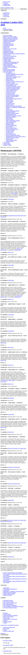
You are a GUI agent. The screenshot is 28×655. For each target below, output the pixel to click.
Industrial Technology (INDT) (12, 113)
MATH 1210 (10, 252)
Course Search (6, 16)
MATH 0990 (14, 193)
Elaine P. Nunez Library (8, 616)
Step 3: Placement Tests (8, 604)
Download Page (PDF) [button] (8, 645)
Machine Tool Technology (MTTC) (13, 115)
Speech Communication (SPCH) (13, 135)
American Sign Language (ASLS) (13, 76)
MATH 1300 (23, 215)
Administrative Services (8, 51)
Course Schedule (7, 614)
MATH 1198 (3, 250)
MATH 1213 (10, 299)
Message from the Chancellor (9, 592)
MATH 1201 (3, 297)
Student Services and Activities (10, 48)
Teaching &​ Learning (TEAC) (12, 137)
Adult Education (6, 54)
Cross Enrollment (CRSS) (11, 90)
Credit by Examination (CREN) (13, 89)
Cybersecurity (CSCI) (10, 92)
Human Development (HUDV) (12, 110)
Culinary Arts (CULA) (11, 91)
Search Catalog (4, 8)
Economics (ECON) (10, 93)
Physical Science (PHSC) (11, 125)
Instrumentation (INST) (11, 114)
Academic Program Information (10, 67)
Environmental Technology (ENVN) (14, 98)
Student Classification (8, 64)
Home (4, 28)
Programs (5, 68)
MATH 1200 (19, 248)
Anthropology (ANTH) (11, 78)
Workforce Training (7, 595)
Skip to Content (6, 1)
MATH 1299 (3, 216)
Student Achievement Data (9, 593)
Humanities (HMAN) (10, 112)
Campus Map (6, 590)
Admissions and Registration (9, 40)
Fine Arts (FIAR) (9, 101)
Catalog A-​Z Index (7, 145)
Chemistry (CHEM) (10, 82)
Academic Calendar (7, 35)
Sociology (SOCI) (10, 131)
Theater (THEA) (9, 139)
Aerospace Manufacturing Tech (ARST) (14, 74)
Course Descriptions (7, 29)
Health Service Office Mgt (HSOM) (13, 106)
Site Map (5, 620)
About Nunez (6, 587)
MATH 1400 (11, 542)
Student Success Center (8, 57)
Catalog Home (6, 4)
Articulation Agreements (8, 45)
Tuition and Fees (6, 42)
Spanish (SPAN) (9, 132)
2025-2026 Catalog (7, 651)
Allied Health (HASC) (11, 75)
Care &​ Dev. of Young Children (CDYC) (15, 81)
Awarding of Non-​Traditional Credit (11, 62)
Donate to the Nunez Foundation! (10, 615)
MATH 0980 (11, 199)
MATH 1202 (9, 521)
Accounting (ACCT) (10, 73)
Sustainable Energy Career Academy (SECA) (16, 136)
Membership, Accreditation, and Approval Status (13, 591)
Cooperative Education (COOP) (13, 87)
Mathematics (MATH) (10, 117)
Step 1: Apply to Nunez (8, 601)
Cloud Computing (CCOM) (12, 84)
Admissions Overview (8, 600)
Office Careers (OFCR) (11, 121)
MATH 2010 (11, 556)
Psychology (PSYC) (10, 130)
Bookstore (5, 613)
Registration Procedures (8, 43)
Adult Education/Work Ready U (10, 589)
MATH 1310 (10, 384)
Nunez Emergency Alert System (10, 619)
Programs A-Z (6, 14)
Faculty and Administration (9, 70)
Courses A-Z (6, 15)
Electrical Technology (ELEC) (12, 95)
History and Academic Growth (9, 36)
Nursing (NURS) (9, 119)
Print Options (3, 18)
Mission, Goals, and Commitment (10, 37)
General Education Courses (9, 65)
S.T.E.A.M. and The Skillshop (9, 56)
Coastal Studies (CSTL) (11, 85)
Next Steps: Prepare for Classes (10, 607)
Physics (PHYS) (9, 126)
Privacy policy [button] (6, 628)
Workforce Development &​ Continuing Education (14, 53)
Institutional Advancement (8, 58)
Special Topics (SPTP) (11, 134)
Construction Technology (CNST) (13, 86)
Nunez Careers (6, 617)
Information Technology (8, 52)
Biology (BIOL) (9, 79)
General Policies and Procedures (10, 63)
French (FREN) (9, 102)
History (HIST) (9, 109)
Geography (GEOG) (10, 103)
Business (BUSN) (10, 80)
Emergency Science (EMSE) (12, 96)
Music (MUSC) (9, 118)
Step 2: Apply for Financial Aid (10, 602)
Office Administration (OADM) (13, 120)
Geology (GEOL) (10, 104)
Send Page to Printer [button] (7, 640)
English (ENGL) (9, 97)
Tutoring (5, 622)
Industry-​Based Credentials (9, 69)
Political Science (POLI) (11, 128)
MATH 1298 (11, 380)
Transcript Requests (7, 621)
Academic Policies (7, 60)
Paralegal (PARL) (10, 123)
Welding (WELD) (10, 141)
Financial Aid (6, 47)
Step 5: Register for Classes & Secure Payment (13, 606)
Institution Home (6, 5)
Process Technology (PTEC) (12, 129)
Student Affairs (6, 46)
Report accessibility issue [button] (8, 631)
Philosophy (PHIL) (10, 124)
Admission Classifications (8, 41)
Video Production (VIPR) (11, 140)
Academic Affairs (7, 59)
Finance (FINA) (9, 100)
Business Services (7, 50)
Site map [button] (5, 629)
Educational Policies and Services (10, 39)
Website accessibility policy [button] (9, 627)
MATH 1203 (19, 295)
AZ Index (5, 2)
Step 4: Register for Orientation (10, 605)
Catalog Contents (7, 143)
